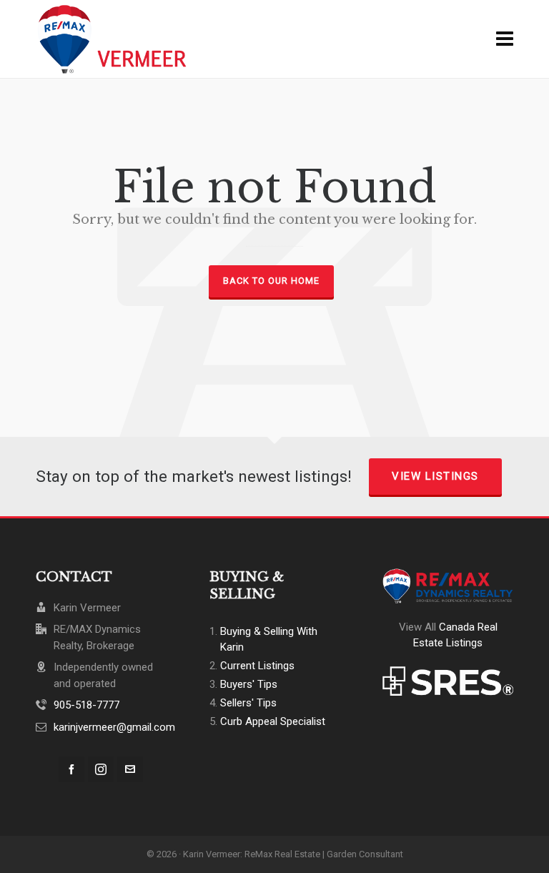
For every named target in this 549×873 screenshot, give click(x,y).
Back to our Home (271, 280)
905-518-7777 (86, 705)
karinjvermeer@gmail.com (114, 727)
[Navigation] (504, 39)
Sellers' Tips (248, 702)
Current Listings (257, 665)
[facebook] (71, 769)
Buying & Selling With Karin (268, 639)
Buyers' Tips (248, 684)
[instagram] (101, 769)
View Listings (435, 476)
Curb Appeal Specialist (272, 721)
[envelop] (130, 769)
